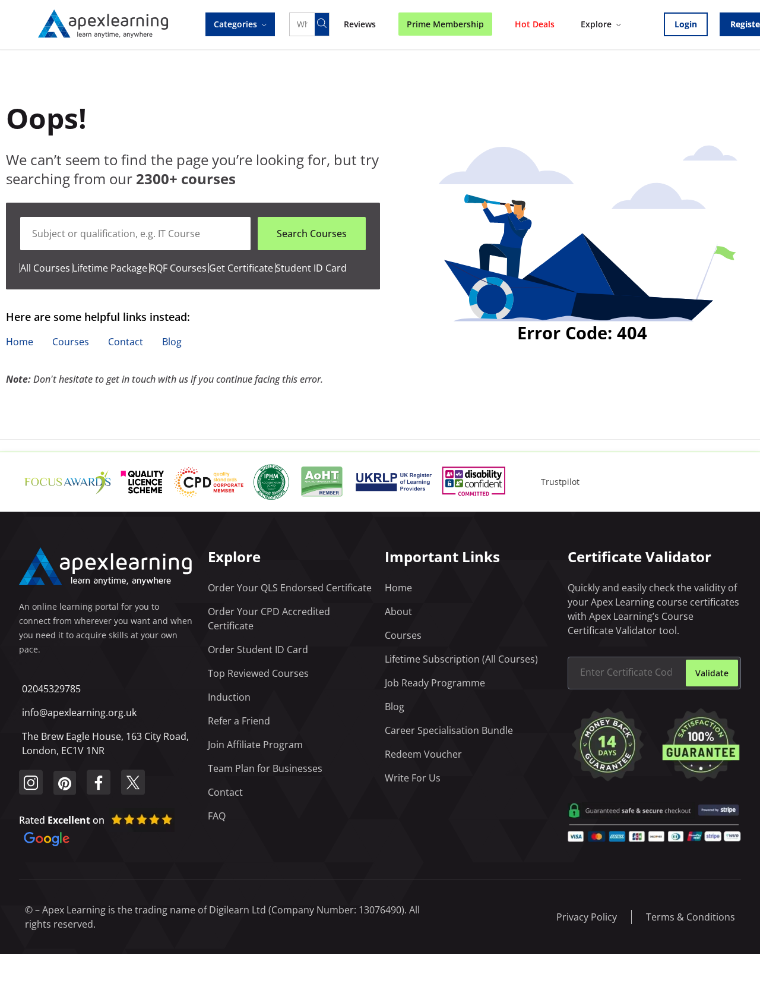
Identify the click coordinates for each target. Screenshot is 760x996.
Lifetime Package (111, 268)
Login (685, 24)
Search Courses (312, 233)
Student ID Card (311, 268)
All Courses (45, 268)
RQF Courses (178, 268)
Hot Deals (535, 24)
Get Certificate (241, 268)
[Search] (322, 24)
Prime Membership (445, 24)
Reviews (360, 24)
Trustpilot (560, 481)
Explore (596, 24)
